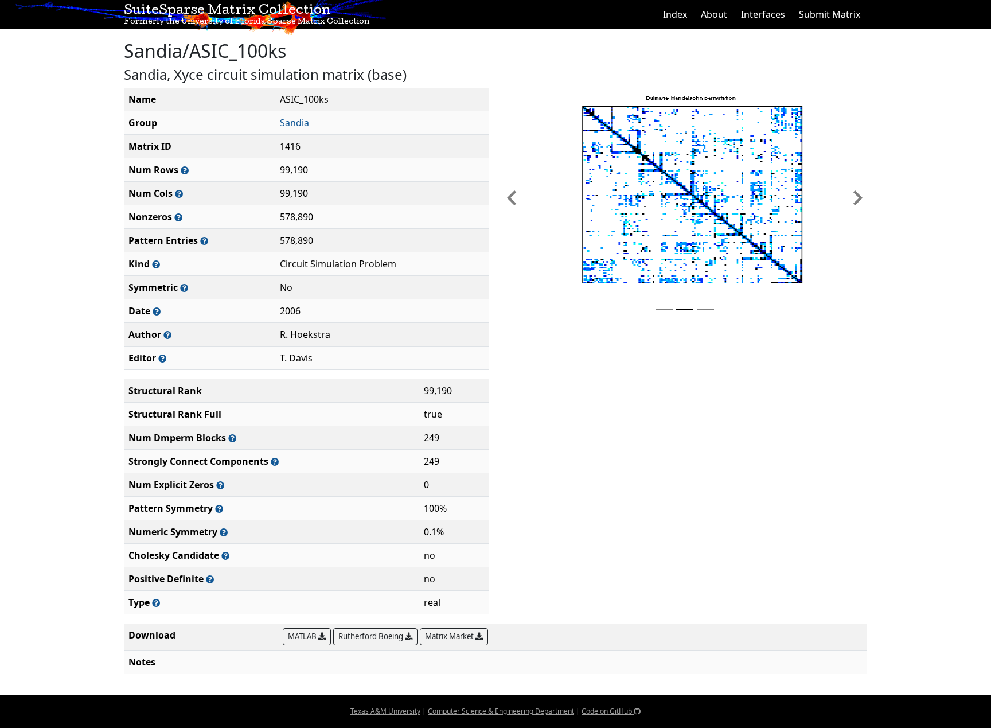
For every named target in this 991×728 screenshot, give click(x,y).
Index (675, 14)
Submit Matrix (829, 14)
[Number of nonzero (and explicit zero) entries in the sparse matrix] (204, 240)
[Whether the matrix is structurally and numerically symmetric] (184, 287)
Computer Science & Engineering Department (501, 711)
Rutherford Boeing (371, 636)
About (714, 14)
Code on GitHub (608, 711)
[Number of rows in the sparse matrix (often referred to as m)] (185, 170)
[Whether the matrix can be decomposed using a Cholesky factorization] (225, 555)
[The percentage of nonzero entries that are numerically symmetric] (224, 532)
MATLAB (303, 636)
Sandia (294, 122)
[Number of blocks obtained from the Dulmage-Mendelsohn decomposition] (232, 438)
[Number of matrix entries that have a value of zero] (220, 485)
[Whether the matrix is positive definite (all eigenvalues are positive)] (210, 579)
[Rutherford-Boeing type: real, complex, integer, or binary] (156, 602)
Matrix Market (450, 636)
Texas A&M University (385, 711)
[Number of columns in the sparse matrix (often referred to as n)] (179, 193)
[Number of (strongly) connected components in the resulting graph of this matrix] (275, 461)
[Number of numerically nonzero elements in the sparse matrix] (178, 217)
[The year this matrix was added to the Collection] (157, 311)
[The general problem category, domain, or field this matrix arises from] (156, 264)
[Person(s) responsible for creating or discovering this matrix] (167, 334)
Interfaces (763, 14)
